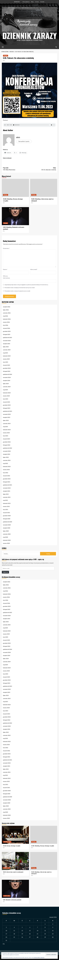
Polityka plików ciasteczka (39, 957)
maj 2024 (5, 389)
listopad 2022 (6, 445)
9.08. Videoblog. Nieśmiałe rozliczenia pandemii (13, 228)
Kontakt (42, 1)
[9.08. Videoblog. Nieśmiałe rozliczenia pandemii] (15, 216)
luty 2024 (5, 399)
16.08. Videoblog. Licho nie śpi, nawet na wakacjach (42, 200)
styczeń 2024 (6, 402)
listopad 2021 (6, 482)
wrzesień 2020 (7, 525)
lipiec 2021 (6, 494)
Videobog (5, 55)
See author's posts (23, 141)
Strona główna (26, 1)
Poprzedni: (9, 169)
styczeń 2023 (6, 439)
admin (18, 137)
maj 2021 (5, 500)
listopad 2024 (6, 371)
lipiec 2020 (6, 531)
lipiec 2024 (6, 383)
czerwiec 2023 (7, 423)
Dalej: (48, 169)
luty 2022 (5, 472)
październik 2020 (7, 521)
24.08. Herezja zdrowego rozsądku (11, 846)
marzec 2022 (6, 469)
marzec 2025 (6, 359)
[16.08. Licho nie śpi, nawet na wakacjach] (15, 861)
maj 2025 (5, 353)
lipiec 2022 (6, 457)
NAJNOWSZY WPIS (7, 841)
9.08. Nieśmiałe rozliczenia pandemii (12, 900)
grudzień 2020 (7, 515)
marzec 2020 (6, 543)
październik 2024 (7, 374)
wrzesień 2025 (7, 340)
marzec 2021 (6, 506)
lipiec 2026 (6, 310)
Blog (32, 1)
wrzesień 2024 (7, 377)
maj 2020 (5, 537)
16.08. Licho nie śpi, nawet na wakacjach (13, 872)
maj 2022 (5, 463)
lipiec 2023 (6, 420)
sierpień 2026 (6, 306)
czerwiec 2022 (7, 460)
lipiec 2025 (6, 346)
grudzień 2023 (7, 405)
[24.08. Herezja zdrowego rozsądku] (15, 835)
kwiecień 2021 (7, 503)
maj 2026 (5, 316)
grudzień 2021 (7, 478)
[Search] (56, 47)
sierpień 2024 (6, 380)
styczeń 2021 (6, 512)
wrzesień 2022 (7, 451)
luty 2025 (5, 362)
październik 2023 (7, 411)
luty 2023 (5, 435)
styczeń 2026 (6, 328)
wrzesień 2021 (7, 488)
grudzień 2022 (7, 442)
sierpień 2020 (6, 528)
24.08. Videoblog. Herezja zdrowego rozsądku (13, 200)
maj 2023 (5, 426)
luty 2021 (5, 509)
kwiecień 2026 (7, 319)
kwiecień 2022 (7, 466)
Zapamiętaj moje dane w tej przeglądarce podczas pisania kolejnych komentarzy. (26, 284)
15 (45, 930)
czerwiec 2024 (7, 386)
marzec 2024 (6, 396)
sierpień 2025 (6, 343)
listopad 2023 (6, 408)
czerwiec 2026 (7, 313)
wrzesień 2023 (7, 414)
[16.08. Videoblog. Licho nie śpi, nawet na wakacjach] (43, 188)
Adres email (33, 269)
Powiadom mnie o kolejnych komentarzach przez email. (20, 287)
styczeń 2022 (6, 475)
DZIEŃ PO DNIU (7, 868)
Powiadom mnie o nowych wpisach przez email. (17, 291)
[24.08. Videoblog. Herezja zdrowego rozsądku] (15, 188)
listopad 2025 (6, 334)
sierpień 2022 (6, 454)
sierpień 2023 (6, 417)
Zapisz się (5, 572)
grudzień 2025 (7, 331)
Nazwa (5, 269)
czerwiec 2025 (7, 349)
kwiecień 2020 (7, 540)
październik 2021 (7, 485)
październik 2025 (7, 337)
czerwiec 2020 (7, 534)
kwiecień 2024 (7, 392)
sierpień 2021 (6, 491)
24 (6, 937)
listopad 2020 (6, 518)
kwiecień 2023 (7, 429)
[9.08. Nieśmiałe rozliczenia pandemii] (15, 889)
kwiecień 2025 (7, 356)
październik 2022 (7, 448)
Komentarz (6, 248)
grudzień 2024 (7, 368)
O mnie (37, 1)
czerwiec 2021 (7, 497)
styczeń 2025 (6, 365)
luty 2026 (5, 325)
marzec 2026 (6, 322)
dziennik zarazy (29, 35)
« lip (3, 943)
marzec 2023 (6, 432)
